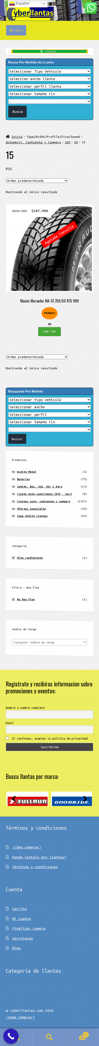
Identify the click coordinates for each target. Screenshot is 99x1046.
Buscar (49, 1037)
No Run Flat (26, 599)
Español (22, 3)
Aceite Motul (26, 471)
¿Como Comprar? (20, 1017)
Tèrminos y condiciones (35, 867)
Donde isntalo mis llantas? (39, 857)
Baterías (23, 479)
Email (10, 723)
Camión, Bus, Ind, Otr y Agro (39, 486)
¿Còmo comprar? (26, 847)
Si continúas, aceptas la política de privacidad (49, 738)
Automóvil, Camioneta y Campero (33, 142)
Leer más (49, 331)
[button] (14, 798)
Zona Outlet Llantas (32, 515)
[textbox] (49, 642)
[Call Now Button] (11, 1036)
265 (67, 142)
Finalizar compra (28, 928)
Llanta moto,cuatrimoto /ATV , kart (44, 493)
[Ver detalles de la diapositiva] (27, 799)
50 (76, 142)
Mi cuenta (21, 918)
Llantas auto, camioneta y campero (43, 501)
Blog (16, 948)
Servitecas (22, 938)
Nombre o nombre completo (25, 707)
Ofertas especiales (31, 508)
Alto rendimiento (30, 557)
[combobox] (49, 642)
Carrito (19, 909)
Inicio (17, 137)
